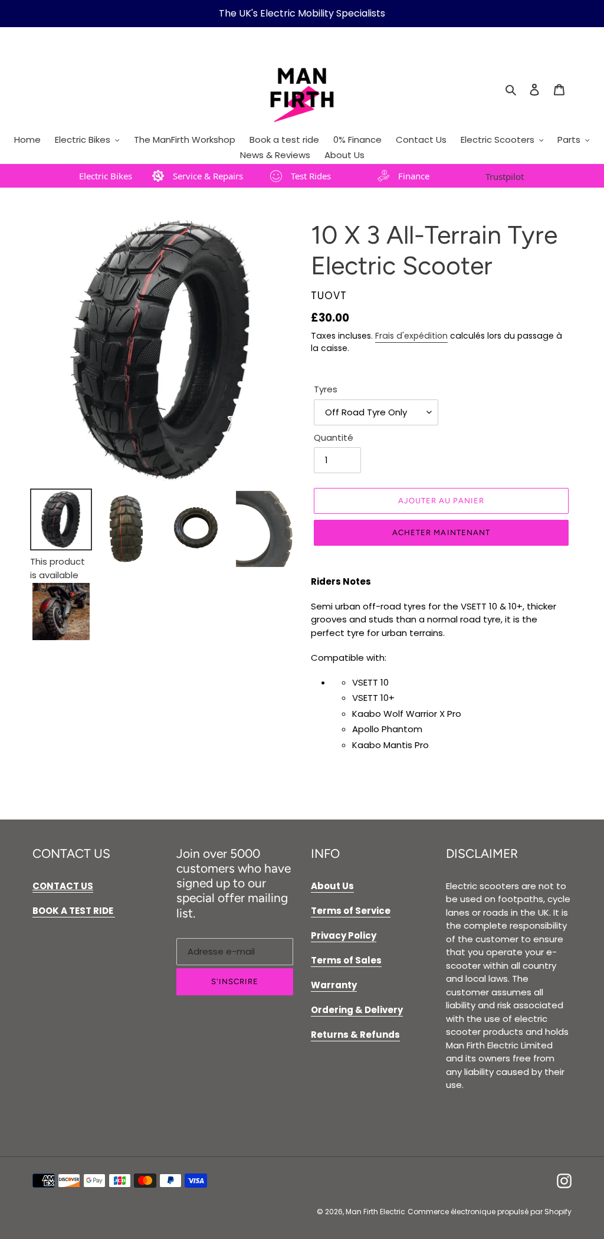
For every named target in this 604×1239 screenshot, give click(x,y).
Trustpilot (504, 176)
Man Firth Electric (375, 1212)
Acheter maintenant (441, 532)
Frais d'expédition (411, 336)
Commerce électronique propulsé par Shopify (490, 1212)
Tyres (325, 389)
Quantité (333, 437)
